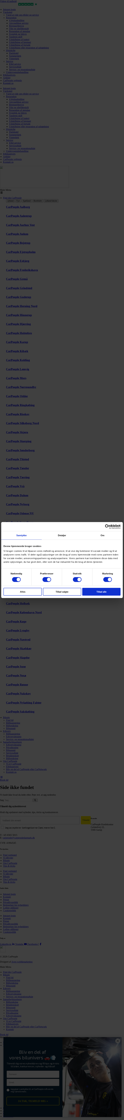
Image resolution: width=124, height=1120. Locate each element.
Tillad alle (101, 591)
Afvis (22, 591)
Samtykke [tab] (21, 535)
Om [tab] (102, 535)
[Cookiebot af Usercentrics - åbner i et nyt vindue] (107, 526)
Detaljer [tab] (62, 535)
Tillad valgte (62, 591)
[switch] (46, 579)
